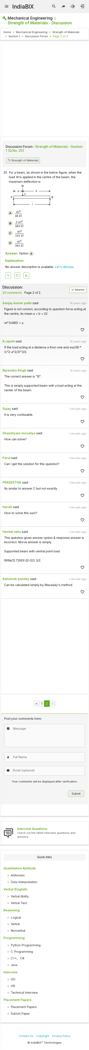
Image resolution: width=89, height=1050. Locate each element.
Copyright (42, 1036)
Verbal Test (19, 903)
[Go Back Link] (8, 275)
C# (22, 958)
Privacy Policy (61, 1036)
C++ (14, 958)
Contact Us (26, 1036)
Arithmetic (18, 875)
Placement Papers (24, 1007)
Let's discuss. (64, 267)
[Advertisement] (44, 89)
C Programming (22, 952)
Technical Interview (24, 992)
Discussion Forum (36, 36)
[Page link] (36, 703)
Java (14, 965)
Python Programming (26, 945)
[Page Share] (63, 6)
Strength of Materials (65, 32)
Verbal (15, 924)
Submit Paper (20, 1013)
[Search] (54, 6)
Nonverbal (18, 931)
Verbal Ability (20, 896)
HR (13, 986)
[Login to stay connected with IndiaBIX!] (82, 6)
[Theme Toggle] (73, 6)
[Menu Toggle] (7, 6)
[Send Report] (26, 275)
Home (7, 32)
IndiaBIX (23, 6)
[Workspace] (17, 275)
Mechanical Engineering (31, 32)
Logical (16, 917)
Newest (79, 289)
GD (13, 979)
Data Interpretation (24, 882)
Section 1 (14, 36)
